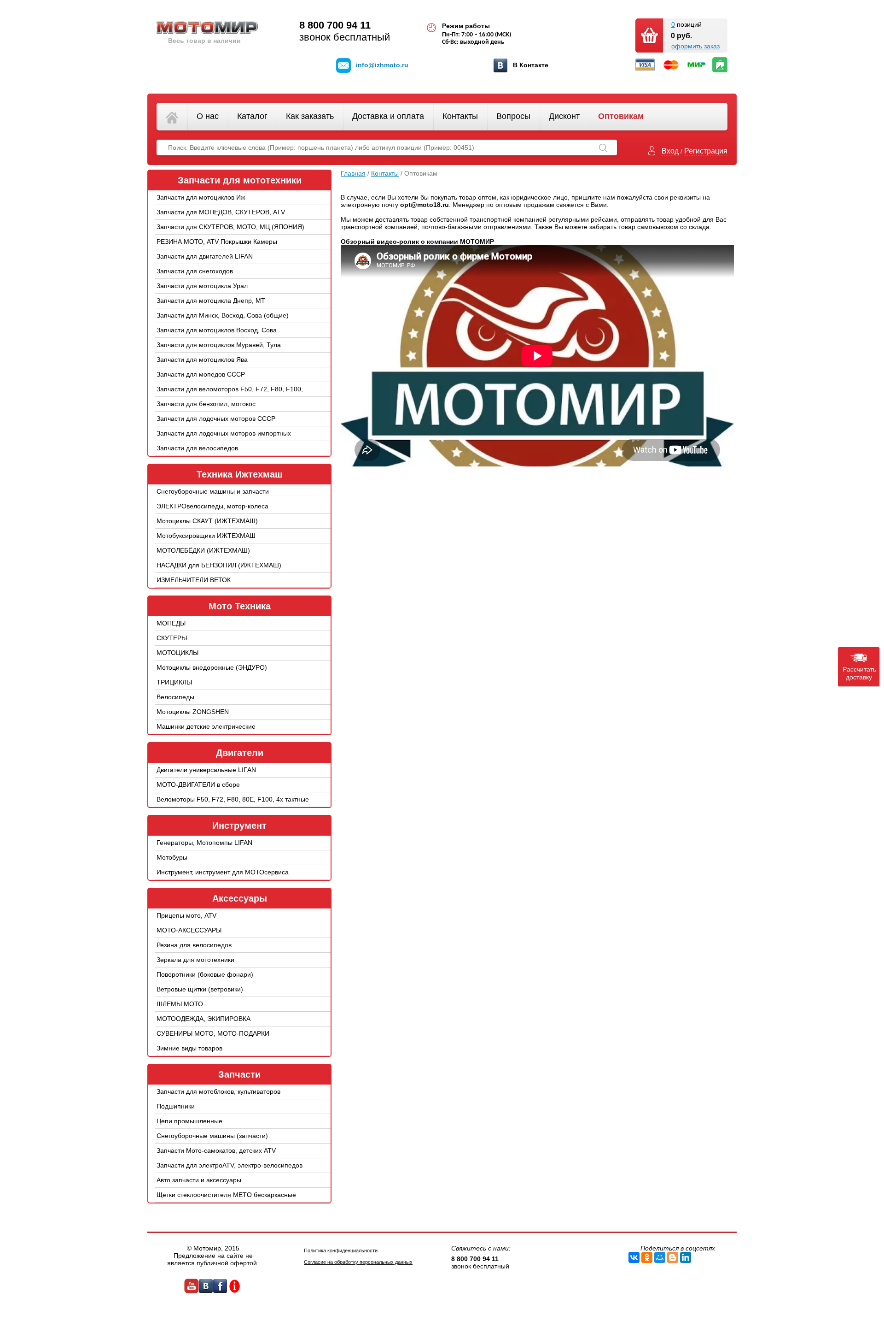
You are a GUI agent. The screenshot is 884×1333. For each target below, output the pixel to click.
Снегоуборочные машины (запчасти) (212, 1135)
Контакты (460, 116)
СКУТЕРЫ (172, 638)
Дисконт (564, 116)
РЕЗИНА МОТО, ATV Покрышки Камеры (217, 241)
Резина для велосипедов (194, 945)
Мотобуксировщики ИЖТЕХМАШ (206, 535)
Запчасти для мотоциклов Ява (202, 359)
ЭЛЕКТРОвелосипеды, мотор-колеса (212, 506)
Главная (353, 173)
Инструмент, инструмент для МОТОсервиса (223, 872)
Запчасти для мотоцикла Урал (202, 285)
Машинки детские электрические (206, 726)
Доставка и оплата (388, 116)
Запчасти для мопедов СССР (201, 374)
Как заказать (310, 116)
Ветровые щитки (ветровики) (200, 989)
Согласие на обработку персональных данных (358, 1262)
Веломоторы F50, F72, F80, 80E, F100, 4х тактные (233, 799)
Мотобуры (172, 857)
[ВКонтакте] (634, 1257)
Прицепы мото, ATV (186, 915)
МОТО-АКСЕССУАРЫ (189, 930)
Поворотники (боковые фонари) (205, 974)
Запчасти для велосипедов (197, 448)
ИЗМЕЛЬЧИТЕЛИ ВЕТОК (194, 580)
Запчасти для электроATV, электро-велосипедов (229, 1165)
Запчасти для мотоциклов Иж (201, 197)
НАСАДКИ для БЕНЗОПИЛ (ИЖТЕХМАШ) (219, 565)
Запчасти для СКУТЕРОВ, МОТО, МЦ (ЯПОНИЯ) (230, 226)
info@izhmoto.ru (382, 65)
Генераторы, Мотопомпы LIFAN (204, 842)
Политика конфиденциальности (341, 1250)
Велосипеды (175, 697)
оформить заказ (695, 46)
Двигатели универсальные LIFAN (206, 769)
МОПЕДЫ (171, 623)
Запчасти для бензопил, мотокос (206, 403)
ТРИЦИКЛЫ (174, 682)
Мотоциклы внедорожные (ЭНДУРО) (212, 667)
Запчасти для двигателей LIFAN (205, 256)
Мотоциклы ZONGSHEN (193, 711)
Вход (670, 151)
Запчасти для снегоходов (195, 271)
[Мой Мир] (659, 1257)
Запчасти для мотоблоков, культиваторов (218, 1091)
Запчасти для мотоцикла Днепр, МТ (211, 300)
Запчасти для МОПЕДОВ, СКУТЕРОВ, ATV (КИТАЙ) (221, 219)
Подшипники (176, 1106)
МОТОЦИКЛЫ (177, 652)
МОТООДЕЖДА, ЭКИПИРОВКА (203, 1018)
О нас (208, 116)
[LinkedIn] (685, 1257)
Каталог (252, 116)
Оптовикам (621, 116)
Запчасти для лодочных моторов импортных (224, 433)
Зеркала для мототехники (195, 959)
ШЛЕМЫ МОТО (180, 1004)
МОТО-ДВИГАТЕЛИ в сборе (198, 784)
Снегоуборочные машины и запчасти (213, 491)
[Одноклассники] (646, 1257)
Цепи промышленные (189, 1121)
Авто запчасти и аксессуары (199, 1180)
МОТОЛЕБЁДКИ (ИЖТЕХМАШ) (203, 550)
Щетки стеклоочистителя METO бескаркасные (226, 1194)
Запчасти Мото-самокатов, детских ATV (216, 1150)
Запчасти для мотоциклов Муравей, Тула (219, 344)
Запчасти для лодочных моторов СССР (216, 418)
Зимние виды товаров (189, 1048)
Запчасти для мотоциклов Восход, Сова (217, 330)
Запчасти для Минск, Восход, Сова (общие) (223, 315)
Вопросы (513, 116)
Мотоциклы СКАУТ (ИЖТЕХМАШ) (207, 521)
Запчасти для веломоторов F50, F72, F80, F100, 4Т (230, 396)
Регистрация (705, 151)
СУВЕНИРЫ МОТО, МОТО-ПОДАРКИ (213, 1033)
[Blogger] (672, 1257)
